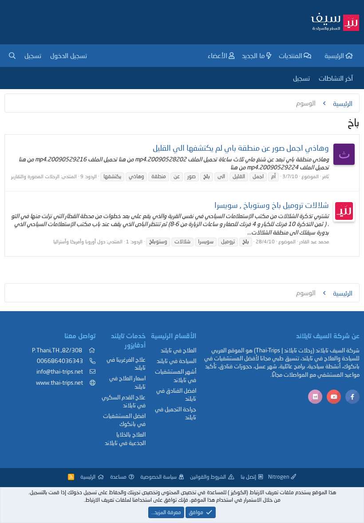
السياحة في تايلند (176, 360)
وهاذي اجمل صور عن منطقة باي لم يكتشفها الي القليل (241, 147)
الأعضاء (217, 55)
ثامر (325, 176)
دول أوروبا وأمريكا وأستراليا (79, 241)
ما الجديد (253, 55)
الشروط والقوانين (208, 476)
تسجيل (301, 78)
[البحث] (12, 55)
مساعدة (118, 476)
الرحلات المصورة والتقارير (35, 176)
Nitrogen (279, 476)
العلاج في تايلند (178, 350)
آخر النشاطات (336, 78)
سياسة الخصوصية (158, 476)
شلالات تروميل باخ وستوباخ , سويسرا (271, 205)
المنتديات (290, 55)
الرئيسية (334, 55)
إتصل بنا (248, 476)
